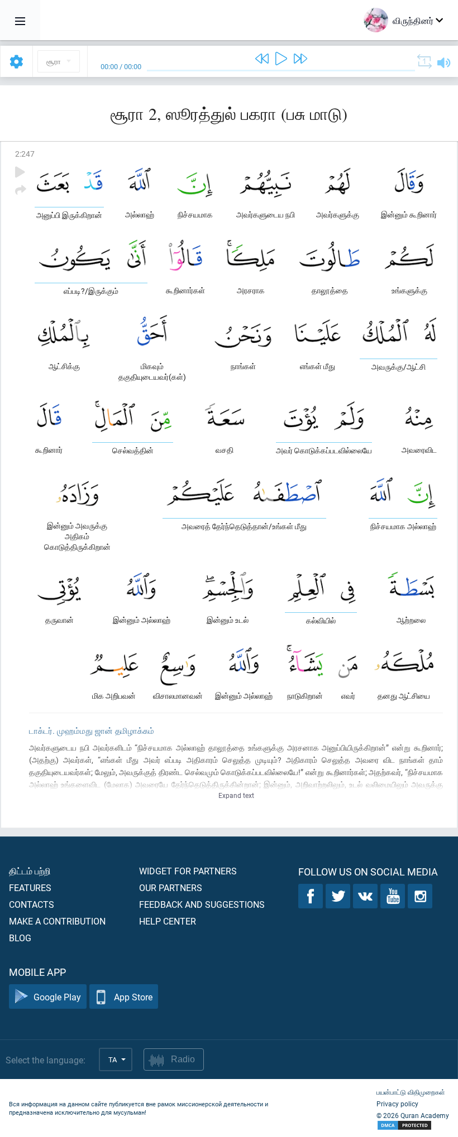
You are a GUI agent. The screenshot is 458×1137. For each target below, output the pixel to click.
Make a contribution (57, 921)
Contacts (31, 904)
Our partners (170, 887)
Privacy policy (397, 1103)
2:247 (25, 153)
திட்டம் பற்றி (30, 871)
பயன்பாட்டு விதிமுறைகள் (410, 1091)
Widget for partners (188, 871)
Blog (20, 938)
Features (30, 887)
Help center (167, 921)
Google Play (57, 997)
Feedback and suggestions (202, 904)
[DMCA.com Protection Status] (412, 1125)
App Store (133, 997)
